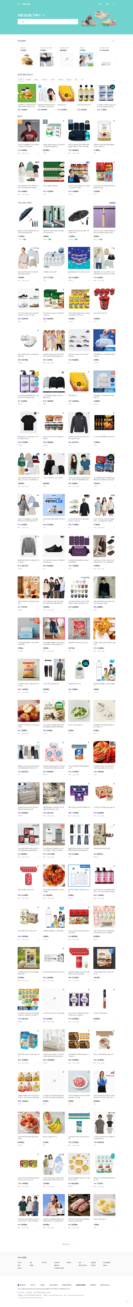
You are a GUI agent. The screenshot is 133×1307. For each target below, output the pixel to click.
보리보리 (93, 1265)
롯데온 (36, 80)
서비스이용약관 (53, 1285)
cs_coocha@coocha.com (55, 1295)
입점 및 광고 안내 (105, 1285)
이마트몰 (60, 80)
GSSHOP (56, 1262)
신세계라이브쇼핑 (59, 1268)
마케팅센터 (93, 1285)
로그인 (100, 4)
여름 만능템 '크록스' (30, 15)
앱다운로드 (23, 1285)
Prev (17, 56)
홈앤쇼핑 (56, 1265)
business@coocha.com (77, 1295)
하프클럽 (28, 80)
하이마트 (68, 1262)
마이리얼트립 (106, 1262)
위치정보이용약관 (66, 1285)
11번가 (52, 80)
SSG (82, 80)
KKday (105, 1265)
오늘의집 (68, 80)
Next (115, 56)
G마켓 (20, 80)
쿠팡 (76, 80)
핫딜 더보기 (65, 1244)
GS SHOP (44, 80)
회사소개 (32, 1285)
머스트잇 (44, 1262)
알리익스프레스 (83, 1265)
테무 (80, 1262)
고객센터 (42, 1285)
